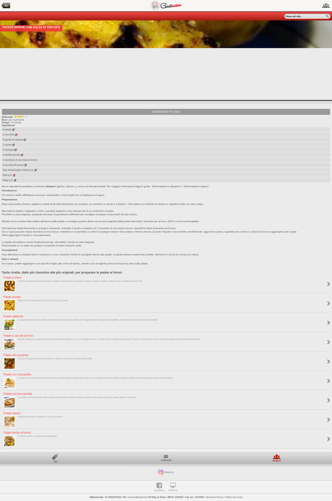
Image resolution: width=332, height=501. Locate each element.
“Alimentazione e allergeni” (166, 186)
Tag (55, 461)
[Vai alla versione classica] (172, 492)
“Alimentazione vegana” (196, 186)
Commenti (166, 460)
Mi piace (277, 460)
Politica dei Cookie (234, 497)
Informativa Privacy (214, 497)
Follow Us (169, 472)
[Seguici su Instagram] (160, 472)
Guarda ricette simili (166, 111)
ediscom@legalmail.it (138, 497)
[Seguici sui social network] (326, 5)
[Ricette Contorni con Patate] (5, 5)
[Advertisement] (166, 74)
